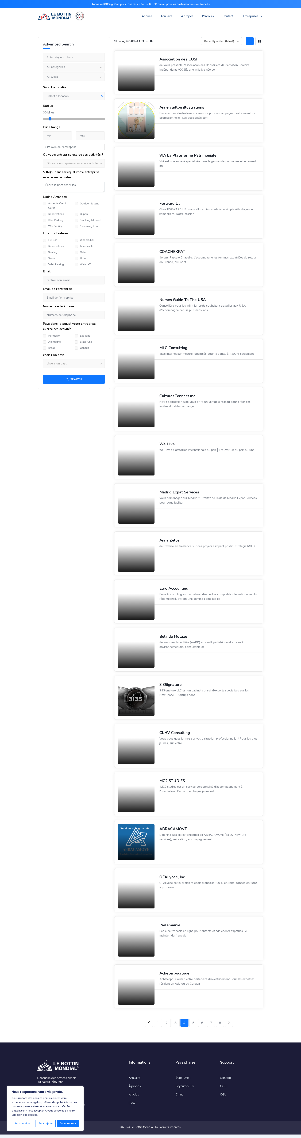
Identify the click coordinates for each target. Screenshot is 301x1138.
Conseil (125, 780)
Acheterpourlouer (175, 973)
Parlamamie (169, 925)
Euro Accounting (173, 588)
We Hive (167, 444)
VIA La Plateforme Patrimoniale (188, 155)
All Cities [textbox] (52, 76)
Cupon (84, 214)
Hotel (83, 258)
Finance (125, 155)
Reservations (56, 214)
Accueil (147, 16)
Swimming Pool (89, 226)
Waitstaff (85, 264)
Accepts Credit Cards (57, 206)
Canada (84, 347)
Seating (52, 252)
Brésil (51, 347)
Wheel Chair (87, 240)
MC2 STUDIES (172, 780)
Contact (227, 16)
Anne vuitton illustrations (181, 107)
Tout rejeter (45, 1123)
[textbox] (74, 163)
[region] (45, 1108)
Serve (51, 258)
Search (75, 379)
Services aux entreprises (128, 349)
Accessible (86, 246)
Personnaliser (22, 1123)
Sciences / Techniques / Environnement (135, 686)
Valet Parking (56, 264)
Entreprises (250, 16)
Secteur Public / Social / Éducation (135, 61)
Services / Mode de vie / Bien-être (135, 253)
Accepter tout (68, 1123)
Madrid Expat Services (179, 492)
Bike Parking (55, 220)
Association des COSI (178, 59)
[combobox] (221, 41)
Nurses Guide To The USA (182, 299)
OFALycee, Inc (172, 877)
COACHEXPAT (172, 251)
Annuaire (166, 16)
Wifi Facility (55, 226)
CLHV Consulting (174, 732)
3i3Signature (170, 684)
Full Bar (52, 240)
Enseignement (129, 924)
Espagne (85, 335)
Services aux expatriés (134, 491)
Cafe (83, 252)
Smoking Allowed (90, 220)
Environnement (129, 539)
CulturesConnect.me (177, 396)
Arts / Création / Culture (135, 106)
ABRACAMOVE (173, 829)
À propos (187, 16)
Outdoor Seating (89, 203)
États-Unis (86, 341)
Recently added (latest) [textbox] (219, 41)
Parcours (208, 16)
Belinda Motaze (173, 636)
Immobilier (127, 203)
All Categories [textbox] (56, 67)
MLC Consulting (173, 348)
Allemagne (54, 341)
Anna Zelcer (170, 540)
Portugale (54, 335)
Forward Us (169, 203)
